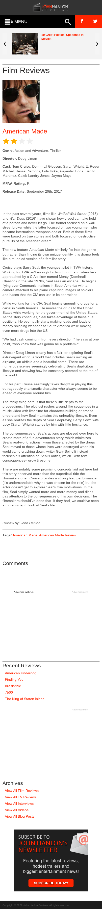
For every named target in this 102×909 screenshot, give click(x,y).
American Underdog (20, 673)
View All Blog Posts (19, 816)
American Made (24, 131)
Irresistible (13, 686)
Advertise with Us (23, 592)
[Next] (97, 43)
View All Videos (16, 810)
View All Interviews (19, 803)
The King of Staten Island (25, 699)
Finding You (14, 679)
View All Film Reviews (22, 791)
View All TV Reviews (20, 797)
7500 (9, 692)
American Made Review (57, 535)
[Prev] (4, 43)
